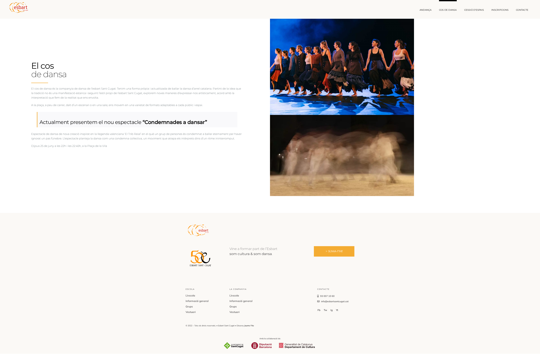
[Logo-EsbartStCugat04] (198, 225)
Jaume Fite (249, 325)
